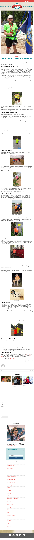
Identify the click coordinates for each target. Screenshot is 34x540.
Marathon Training (9, 501)
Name (2, 402)
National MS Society (10, 504)
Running (21, 55)
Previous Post (3, 370)
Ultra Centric (25, 355)
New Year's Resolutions (10, 506)
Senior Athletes (25, 55)
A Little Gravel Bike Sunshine (11, 465)
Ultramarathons (29, 55)
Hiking (8, 495)
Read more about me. (11, 445)
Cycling (8, 484)
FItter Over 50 (18, 55)
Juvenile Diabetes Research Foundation (12, 498)
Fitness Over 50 (9, 55)
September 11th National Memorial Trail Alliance (14, 517)
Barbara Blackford (10, 364)
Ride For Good (9, 510)
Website (2, 406)
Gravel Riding (9, 493)
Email (2, 404)
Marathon (8, 499)
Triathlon (8, 523)
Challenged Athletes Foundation (11, 476)
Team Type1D (9, 520)
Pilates (8, 509)
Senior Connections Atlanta (11, 515)
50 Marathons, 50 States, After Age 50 (12, 463)
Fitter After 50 (13, 55)
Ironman (8, 496)
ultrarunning (17, 56)
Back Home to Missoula (10, 468)
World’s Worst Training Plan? (27, 384)
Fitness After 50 (4, 55)
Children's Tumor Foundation (11, 479)
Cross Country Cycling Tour (11, 482)
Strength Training (9, 518)
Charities (8, 477)
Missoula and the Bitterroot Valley (12, 466)
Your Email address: (15, 453)
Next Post (31, 370)
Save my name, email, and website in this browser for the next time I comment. (14, 412)
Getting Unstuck (12, 358)
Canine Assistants (9, 474)
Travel (8, 521)
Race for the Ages (28, 354)
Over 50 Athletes (9, 507)
